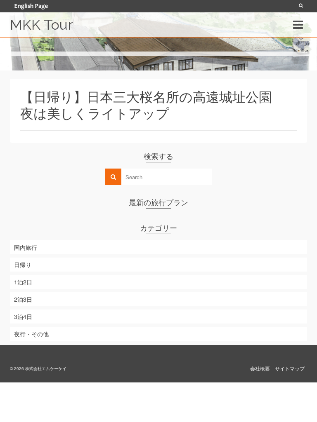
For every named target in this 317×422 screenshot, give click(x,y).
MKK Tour (41, 24)
